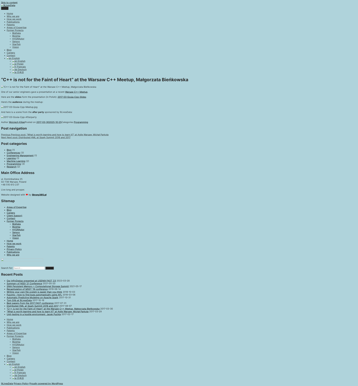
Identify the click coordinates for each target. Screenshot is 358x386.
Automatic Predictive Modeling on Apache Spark (32, 297)
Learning (11, 158)
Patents (11, 24)
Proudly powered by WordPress (46, 383)
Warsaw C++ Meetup (76, 91)
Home (10, 13)
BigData (16, 33)
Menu (4, 8)
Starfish (16, 44)
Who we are (13, 16)
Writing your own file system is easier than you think (34, 291)
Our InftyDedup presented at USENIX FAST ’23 (31, 280)
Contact (11, 55)
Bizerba (16, 35)
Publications (13, 21)
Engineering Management (20, 155)
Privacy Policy (14, 249)
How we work (14, 19)
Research (11, 166)
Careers (11, 52)
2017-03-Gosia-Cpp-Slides (72, 97)
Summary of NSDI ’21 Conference (24, 283)
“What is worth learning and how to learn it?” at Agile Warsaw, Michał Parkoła (48, 311)
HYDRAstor (18, 38)
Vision (15, 47)
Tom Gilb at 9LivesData (19, 300)
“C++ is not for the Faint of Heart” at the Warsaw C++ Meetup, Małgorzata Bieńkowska (53, 308)
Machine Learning (16, 161)
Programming (81, 122)
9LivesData (7, 383)
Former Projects (15, 30)
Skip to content (9, 2)
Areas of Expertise (16, 27)
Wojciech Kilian (17, 122)
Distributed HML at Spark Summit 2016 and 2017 (33, 305)
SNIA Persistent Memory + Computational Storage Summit (38, 286)
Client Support (14, 215)
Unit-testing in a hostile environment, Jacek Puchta (34, 314)
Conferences (13, 152)
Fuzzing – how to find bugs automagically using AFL (34, 294)
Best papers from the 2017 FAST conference (30, 303)
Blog (9, 49)
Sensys (16, 41)
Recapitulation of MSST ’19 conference (27, 289)
